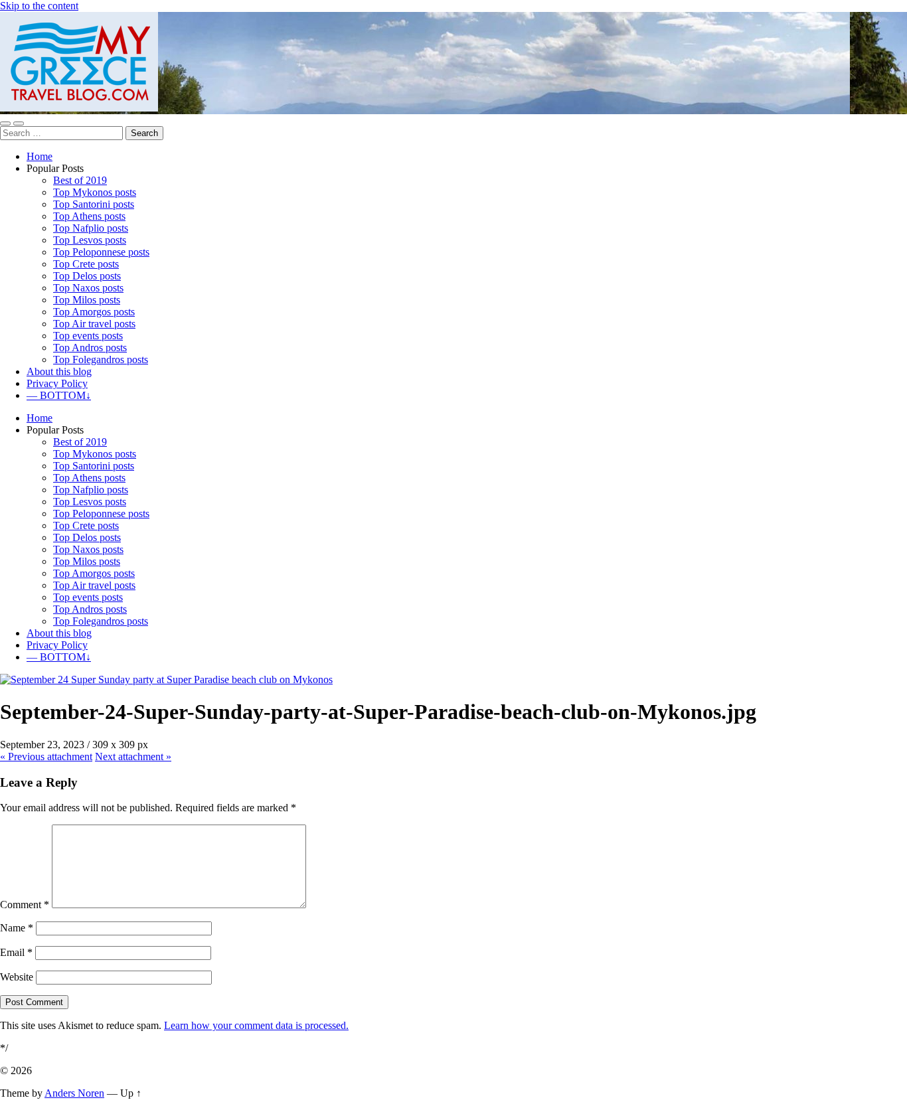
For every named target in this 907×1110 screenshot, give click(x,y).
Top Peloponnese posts (101, 252)
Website (16, 977)
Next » (133, 756)
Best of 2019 (80, 180)
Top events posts (88, 335)
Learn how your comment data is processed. (256, 1025)
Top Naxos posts (88, 287)
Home (39, 156)
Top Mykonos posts (94, 192)
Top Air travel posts (94, 323)
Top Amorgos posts (94, 311)
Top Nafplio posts (90, 228)
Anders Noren (74, 1093)
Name (16, 927)
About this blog (59, 371)
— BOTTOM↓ (59, 395)
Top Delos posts (87, 275)
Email (16, 952)
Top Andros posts (90, 347)
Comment (24, 904)
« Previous (46, 756)
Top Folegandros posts (100, 359)
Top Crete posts (86, 264)
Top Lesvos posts (89, 240)
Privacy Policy (57, 383)
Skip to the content (39, 5)
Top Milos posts (86, 299)
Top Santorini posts (93, 204)
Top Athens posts (89, 216)
